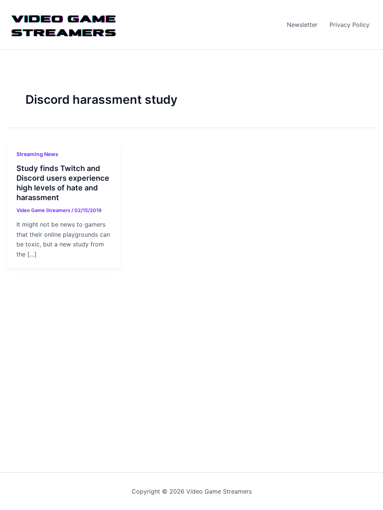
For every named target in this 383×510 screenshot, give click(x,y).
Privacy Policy (350, 24)
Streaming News (37, 154)
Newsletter (302, 24)
